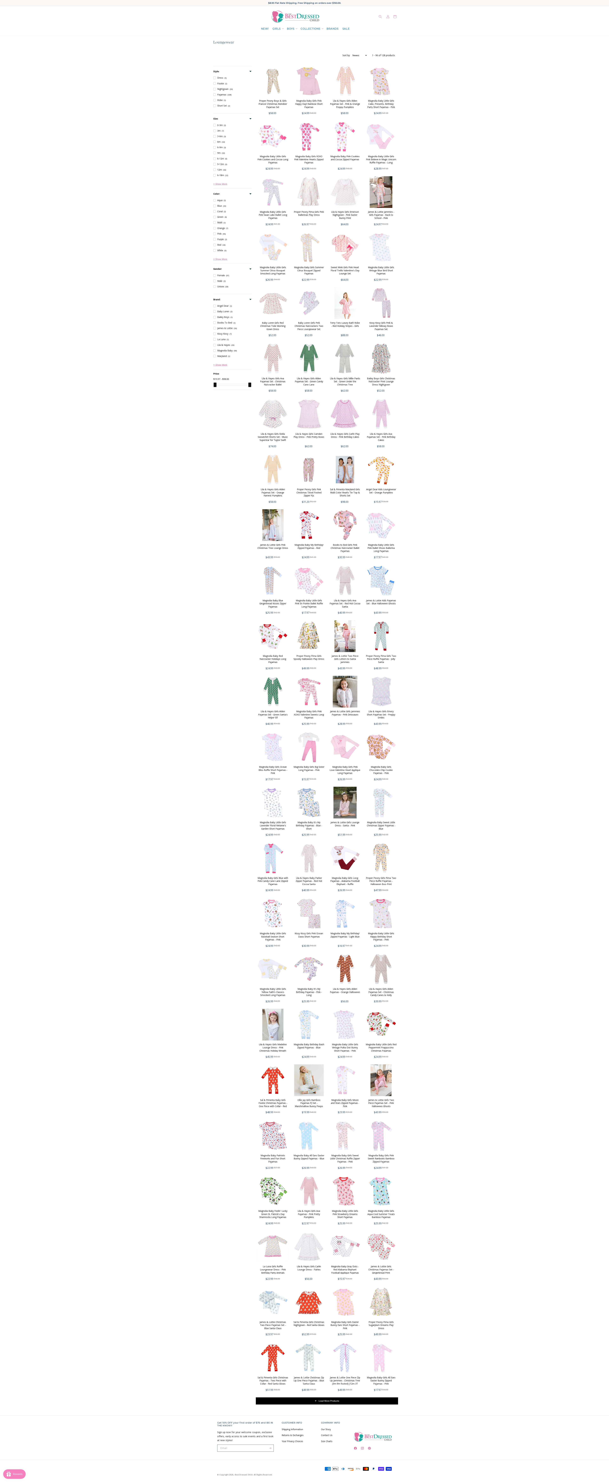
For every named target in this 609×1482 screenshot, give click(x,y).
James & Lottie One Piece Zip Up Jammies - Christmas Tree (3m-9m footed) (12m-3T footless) (345, 1382)
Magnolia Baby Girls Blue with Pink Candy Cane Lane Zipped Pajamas (273, 881)
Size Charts (326, 1441)
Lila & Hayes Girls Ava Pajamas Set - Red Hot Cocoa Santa (345, 603)
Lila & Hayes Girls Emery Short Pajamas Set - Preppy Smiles (381, 714)
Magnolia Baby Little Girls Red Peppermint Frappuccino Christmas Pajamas (381, 1047)
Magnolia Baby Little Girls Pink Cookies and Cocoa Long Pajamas (272, 159)
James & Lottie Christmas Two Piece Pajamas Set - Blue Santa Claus (273, 1325)
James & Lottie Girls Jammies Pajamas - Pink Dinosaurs (345, 713)
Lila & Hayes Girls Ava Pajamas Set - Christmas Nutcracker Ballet (272, 381)
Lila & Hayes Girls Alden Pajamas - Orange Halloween (345, 990)
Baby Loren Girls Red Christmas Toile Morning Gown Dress (272, 325)
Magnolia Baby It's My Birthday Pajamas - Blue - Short (309, 825)
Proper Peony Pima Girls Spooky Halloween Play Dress (309, 657)
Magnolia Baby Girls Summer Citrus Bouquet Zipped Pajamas (309, 270)
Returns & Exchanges (293, 1435)
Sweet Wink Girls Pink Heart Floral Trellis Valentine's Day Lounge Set (345, 270)
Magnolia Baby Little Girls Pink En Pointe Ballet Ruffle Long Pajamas (309, 603)
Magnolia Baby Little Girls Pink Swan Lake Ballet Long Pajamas (273, 215)
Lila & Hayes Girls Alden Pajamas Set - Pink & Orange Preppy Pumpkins (345, 103)
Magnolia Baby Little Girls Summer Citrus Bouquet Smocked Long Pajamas (273, 270)
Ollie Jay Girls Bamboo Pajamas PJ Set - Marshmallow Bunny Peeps (309, 1103)
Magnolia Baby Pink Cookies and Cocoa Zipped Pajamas (345, 158)
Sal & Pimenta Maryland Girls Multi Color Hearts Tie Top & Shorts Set (345, 492)
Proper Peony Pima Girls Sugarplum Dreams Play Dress (381, 1325)
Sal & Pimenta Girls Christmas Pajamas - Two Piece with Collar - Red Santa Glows (273, 1380)
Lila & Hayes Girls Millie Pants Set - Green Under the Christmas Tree (345, 381)
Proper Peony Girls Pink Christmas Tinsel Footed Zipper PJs (308, 492)
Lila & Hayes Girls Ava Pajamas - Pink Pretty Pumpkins (309, 1214)
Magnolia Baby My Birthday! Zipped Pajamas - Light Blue (345, 935)
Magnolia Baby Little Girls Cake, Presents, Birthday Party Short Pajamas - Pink (381, 103)
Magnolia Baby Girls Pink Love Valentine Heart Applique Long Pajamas (345, 770)
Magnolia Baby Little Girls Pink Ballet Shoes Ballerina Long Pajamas (381, 547)
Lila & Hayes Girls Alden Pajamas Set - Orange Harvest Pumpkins (273, 492)
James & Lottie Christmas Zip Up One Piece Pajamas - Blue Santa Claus (309, 1380)
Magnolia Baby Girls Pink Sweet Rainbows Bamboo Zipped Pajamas (381, 1158)
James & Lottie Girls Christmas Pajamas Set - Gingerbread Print (381, 1269)
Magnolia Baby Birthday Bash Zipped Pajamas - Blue (309, 1046)
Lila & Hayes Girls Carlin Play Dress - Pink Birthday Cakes (345, 435)
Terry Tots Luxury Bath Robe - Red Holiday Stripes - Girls (345, 324)
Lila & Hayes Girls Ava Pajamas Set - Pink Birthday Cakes (381, 437)
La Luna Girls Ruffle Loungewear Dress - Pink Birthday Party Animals (273, 1269)
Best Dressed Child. (244, 1474)
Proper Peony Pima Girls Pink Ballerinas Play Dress (309, 213)
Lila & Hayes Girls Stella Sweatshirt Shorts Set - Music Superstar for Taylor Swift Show (273, 438)
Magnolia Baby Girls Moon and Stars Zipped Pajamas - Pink (345, 1103)
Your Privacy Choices (292, 1441)
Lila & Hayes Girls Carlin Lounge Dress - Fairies (309, 1268)
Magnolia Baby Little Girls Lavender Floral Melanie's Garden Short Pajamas (273, 825)
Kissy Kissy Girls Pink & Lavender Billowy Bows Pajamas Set (381, 325)
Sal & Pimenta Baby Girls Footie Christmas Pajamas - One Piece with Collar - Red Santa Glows (273, 1104)
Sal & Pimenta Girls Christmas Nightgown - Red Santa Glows (309, 1324)
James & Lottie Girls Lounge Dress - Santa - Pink (345, 824)
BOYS (290, 28)
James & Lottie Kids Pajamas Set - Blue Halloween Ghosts (381, 602)
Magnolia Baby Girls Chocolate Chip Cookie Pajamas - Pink (381, 770)
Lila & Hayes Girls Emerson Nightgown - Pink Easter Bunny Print (345, 215)
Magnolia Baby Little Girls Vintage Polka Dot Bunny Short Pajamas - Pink (345, 1047)
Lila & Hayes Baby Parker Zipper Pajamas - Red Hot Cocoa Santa (309, 881)
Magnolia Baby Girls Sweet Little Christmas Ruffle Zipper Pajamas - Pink (345, 1158)
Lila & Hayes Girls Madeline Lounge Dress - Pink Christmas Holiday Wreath (273, 1047)
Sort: (346, 55)
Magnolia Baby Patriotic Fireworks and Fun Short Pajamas (272, 1158)
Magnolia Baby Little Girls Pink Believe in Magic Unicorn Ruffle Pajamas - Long (381, 159)
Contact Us (326, 1435)
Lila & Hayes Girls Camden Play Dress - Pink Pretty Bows (309, 435)
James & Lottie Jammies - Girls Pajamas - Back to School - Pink (381, 215)
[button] (278, 28)
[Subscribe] (270, 1448)
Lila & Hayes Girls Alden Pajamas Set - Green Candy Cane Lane (309, 381)
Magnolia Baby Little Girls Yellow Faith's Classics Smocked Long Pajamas (273, 992)
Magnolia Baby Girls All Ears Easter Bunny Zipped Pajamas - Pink (381, 1380)
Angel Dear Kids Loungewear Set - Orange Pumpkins (381, 491)
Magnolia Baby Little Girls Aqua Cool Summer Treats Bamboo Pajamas (381, 1214)
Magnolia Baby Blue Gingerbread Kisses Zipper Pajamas (272, 603)
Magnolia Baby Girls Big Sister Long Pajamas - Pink (309, 768)
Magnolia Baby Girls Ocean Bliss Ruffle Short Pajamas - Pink (273, 770)
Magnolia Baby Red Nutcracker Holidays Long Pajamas (273, 659)
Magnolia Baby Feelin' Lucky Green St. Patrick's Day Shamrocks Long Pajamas (272, 1214)
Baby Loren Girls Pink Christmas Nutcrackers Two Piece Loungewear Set (309, 325)
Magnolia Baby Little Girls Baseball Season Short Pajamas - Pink (273, 936)
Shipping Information (292, 1429)
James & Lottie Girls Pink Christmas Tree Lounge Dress (272, 546)
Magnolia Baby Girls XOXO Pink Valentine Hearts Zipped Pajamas (309, 159)
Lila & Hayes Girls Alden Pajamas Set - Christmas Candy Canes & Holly (381, 992)
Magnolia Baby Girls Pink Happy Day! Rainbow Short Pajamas (309, 103)
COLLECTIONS (310, 28)
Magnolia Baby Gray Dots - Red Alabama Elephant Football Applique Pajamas (345, 1269)
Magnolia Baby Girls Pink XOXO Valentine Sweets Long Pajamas (309, 714)
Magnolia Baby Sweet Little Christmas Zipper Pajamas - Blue (381, 825)
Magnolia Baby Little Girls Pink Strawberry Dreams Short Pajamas (345, 1214)
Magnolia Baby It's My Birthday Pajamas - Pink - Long (309, 992)
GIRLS (276, 28)
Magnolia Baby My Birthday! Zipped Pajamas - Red (309, 546)
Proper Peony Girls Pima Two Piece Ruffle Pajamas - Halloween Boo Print (381, 881)
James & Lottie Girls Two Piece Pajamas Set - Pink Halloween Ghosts (381, 1103)
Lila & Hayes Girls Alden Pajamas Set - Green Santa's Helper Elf (273, 714)
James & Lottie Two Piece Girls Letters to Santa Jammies (345, 659)
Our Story (326, 1429)
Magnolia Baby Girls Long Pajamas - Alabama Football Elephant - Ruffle (345, 881)
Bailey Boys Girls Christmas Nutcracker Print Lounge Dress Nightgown (381, 381)
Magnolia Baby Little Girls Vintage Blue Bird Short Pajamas (381, 270)
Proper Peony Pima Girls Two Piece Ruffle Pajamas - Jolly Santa (381, 659)
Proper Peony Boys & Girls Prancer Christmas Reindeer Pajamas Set (273, 103)
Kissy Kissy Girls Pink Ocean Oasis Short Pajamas (309, 935)
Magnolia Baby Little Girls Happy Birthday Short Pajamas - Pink (381, 936)
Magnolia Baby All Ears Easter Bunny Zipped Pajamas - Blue (309, 1157)
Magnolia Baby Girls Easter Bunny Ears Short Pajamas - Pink (345, 1325)
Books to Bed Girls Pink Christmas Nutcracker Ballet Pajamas (345, 547)
